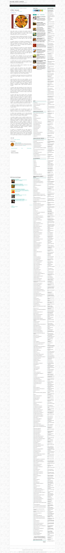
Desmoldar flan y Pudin (51, 196)
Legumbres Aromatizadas (37, 379)
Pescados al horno (50, 390)
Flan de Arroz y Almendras (37, 336)
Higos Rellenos (35, 364)
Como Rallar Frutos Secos (37, 272)
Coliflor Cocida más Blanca (37, 264)
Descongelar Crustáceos (51, 184)
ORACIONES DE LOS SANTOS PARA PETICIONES (17, 199)
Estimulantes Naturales (36, 118)
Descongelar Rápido (50, 186)
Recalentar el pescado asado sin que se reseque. (51, 432)
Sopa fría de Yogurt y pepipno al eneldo (38, 492)
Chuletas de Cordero (50, 119)
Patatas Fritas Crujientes (36, 428)
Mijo (34, 170)
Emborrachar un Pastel (51, 206)
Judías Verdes (35, 369)
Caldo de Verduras (36, 237)
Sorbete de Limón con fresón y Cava (38, 494)
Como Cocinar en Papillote (50, 135)
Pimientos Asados (35, 452)
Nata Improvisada (50, 337)
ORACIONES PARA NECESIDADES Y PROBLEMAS (18, 189)
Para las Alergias (35, 153)
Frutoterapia (35, 120)
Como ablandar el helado (51, 137)
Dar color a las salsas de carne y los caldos (51, 181)
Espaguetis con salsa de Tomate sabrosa (39, 324)
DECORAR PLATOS (39, 49)
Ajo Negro (34, 114)
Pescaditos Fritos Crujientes (50, 372)
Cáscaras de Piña (35, 298)
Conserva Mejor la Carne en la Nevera (51, 150)
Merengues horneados (51, 319)
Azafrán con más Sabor (36, 222)
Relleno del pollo (50, 439)
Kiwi (34, 370)
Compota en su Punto (36, 274)
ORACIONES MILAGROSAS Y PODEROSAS (17, 184)
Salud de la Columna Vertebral (37, 132)
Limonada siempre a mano (37, 382)
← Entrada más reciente (14, 148)
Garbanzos (34, 351)
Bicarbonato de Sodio (36, 228)
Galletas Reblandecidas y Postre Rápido (38, 346)
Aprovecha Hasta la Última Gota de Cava (50, 44)
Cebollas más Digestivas (36, 245)
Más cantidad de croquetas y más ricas (51, 336)
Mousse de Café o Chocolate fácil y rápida (51, 331)
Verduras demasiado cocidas (37, 524)
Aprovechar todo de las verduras (37, 205)
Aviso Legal (13, 207)
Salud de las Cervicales (36, 133)
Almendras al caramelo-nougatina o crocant (39, 195)
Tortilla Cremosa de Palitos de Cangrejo (50, 494)
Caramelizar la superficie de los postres (51, 96)
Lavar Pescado (50, 276)
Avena (34, 161)
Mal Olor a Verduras (36, 387)
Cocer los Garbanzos (36, 259)
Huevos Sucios (50, 261)
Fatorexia (34, 119)
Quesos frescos (50, 417)
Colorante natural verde (36, 269)
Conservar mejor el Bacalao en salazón (38, 290)
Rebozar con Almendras (36, 475)
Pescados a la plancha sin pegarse (51, 389)
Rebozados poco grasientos (50, 427)
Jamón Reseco (50, 268)
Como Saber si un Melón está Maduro (38, 273)
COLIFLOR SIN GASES (40, 27)
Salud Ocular (35, 129)
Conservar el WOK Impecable (50, 154)
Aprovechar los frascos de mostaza (38, 204)
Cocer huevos (49, 126)
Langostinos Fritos (50, 271)
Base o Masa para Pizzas (51, 64)
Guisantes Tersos (35, 359)
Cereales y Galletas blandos (37, 251)
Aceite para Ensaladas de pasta (37, 181)
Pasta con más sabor (50, 355)
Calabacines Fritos (36, 235)
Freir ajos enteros (35, 337)
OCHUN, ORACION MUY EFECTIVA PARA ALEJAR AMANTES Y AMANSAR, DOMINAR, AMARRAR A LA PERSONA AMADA (22, 191)
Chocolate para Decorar (51, 117)
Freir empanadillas (50, 238)
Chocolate (49, 116)
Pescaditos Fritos (50, 370)
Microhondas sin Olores (51, 321)
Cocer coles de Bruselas (36, 258)
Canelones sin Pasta (50, 92)
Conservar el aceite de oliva (37, 278)
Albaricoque (35, 190)
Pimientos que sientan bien (37, 455)
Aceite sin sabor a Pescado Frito (37, 182)
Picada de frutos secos (36, 450)
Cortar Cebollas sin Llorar (36, 293)
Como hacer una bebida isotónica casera (51, 144)
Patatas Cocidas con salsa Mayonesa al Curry (39, 426)
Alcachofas (35, 191)
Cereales (34, 165)
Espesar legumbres (36, 325)
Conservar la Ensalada (36, 285)
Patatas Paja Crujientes (36, 432)
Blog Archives (42, 14)
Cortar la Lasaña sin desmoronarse (50, 168)
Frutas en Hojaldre (35, 341)
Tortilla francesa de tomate (37, 501)
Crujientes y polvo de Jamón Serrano (50, 175)
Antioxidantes (35, 115)
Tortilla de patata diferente (50, 501)
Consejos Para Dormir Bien (37, 145)
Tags (38, 14)
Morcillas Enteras (50, 329)
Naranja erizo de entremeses (37, 402)
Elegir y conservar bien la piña (37, 314)
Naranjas (34, 403)
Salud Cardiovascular (36, 127)
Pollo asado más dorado (51, 403)
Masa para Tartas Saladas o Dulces (50, 306)
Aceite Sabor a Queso (51, 15)
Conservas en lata (50, 165)
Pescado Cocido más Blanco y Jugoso (50, 374)
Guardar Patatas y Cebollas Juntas (38, 354)
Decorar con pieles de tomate (37, 302)
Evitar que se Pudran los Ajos (37, 330)
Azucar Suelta (49, 56)
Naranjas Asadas (35, 404)
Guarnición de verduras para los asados (38, 356)
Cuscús (34, 297)
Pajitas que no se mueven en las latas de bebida (51, 345)
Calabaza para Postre (36, 236)
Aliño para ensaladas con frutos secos (38, 194)
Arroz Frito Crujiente (36, 213)
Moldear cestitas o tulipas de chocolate (50, 324)
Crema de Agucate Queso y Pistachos (38, 294)
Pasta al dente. (35, 417)
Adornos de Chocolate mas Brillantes (51, 26)
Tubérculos (34, 514)
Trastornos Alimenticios (36, 134)
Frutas (34, 340)
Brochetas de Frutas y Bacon (37, 232)
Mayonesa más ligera (50, 311)
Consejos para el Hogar (36, 146)
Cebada (34, 162)
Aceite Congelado (35, 178)
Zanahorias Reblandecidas (37, 533)
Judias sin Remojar (36, 368)
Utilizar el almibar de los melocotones (38, 516)
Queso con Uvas (35, 470)
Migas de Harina (35, 399)
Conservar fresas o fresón (37, 284)
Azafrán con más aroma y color (37, 223)
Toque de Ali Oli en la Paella (37, 497)
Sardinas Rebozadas (50, 454)
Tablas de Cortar (50, 480)
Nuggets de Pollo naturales (50, 341)
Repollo (34, 478)
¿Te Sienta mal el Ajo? (36, 534)
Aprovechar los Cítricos (36, 203)
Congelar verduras (35, 277)
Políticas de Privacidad (14, 206)
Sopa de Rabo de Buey (51, 470)
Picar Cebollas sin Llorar (36, 451)
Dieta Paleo (35, 102)
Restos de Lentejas (36, 479)
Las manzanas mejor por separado (38, 377)
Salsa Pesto (35, 480)
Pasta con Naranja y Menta (37, 418)
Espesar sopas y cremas (36, 326)
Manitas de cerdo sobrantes (50, 292)
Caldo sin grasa (50, 88)
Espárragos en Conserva (36, 329)
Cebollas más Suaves (36, 246)
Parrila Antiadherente (50, 352)
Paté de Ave (49, 359)
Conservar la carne (50, 160)
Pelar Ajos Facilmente (36, 441)
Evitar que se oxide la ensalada (37, 331)
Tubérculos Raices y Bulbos (37, 515)
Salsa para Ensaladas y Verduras (37, 483)
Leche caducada (50, 277)
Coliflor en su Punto (36, 265)
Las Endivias (35, 374)
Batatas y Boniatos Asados (37, 226)
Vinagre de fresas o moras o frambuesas (39, 525)
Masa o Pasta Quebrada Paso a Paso (51, 302)
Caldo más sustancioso (51, 86)
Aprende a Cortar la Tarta (51, 41)
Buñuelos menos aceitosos (50, 76)
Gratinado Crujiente (50, 245)
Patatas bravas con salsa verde (37, 437)
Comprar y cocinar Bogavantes (50, 146)
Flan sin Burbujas (50, 232)
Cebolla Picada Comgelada (37, 242)
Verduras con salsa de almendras (38, 523)
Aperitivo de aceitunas (36, 197)
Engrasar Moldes (50, 214)
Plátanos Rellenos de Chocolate (37, 460)
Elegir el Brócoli (35, 313)
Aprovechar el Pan (50, 45)
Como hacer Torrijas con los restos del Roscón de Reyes (51, 142)
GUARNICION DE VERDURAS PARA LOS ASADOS (41, 38)
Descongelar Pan (35, 303)
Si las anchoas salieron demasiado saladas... (51, 461)
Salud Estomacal (35, 128)
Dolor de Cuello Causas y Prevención (38, 149)
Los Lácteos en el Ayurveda (37, 152)
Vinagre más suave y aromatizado (38, 528)
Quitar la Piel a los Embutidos (50, 419)
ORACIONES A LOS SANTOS (15, 179)
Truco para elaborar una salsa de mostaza (39, 505)
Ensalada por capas (36, 321)
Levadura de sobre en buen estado (51, 281)
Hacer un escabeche (50, 252)
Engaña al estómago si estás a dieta (51, 213)
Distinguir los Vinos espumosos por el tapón (51, 200)
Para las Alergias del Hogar (37, 123)
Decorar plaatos (50, 183)
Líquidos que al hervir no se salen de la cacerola (51, 287)
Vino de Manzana (35, 529)
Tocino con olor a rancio (51, 489)
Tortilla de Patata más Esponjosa (37, 498)
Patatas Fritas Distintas (36, 429)
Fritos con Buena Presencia (50, 242)
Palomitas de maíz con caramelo (37, 412)
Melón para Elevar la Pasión (37, 395)
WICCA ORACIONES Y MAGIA (15, 194)
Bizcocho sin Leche (50, 73)
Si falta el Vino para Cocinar (37, 488)
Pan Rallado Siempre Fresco (37, 413)
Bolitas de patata (35, 231)
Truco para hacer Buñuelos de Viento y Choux (50, 516)
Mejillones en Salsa (50, 314)
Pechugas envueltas (50, 369)
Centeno (34, 249)
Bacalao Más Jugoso (50, 63)
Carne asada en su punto (51, 104)
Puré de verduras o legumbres (37, 466)
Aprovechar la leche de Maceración (51, 47)
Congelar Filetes (50, 149)
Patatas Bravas (35, 422)
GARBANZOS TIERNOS (40, 22)
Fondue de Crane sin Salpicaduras (50, 236)
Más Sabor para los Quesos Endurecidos (50, 334)
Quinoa (34, 171)
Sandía (34, 484)
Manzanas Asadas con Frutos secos (38, 388)
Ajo (33, 186)
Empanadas (49, 209)
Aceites (49, 20)
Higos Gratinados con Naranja (37, 363)
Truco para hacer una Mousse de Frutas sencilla (50, 526)
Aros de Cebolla (35, 208)
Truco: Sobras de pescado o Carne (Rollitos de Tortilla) (50, 532)
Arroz (34, 209)
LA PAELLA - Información (14, 10)
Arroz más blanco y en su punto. (37, 217)
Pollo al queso (49, 402)
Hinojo (34, 365)
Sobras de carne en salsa (51, 467)
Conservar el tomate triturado (37, 283)
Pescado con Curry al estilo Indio (50, 383)
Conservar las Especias (36, 288)
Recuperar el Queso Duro (51, 435)
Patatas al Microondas (36, 434)
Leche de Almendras (36, 378)
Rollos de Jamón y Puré (51, 444)
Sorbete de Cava (35, 493)
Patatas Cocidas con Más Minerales (38, 425)
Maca (34, 167)
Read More (24, 145)
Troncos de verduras (36, 504)
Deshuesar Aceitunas (36, 304)
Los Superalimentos (36, 166)
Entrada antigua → (29, 148)
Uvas (34, 519)
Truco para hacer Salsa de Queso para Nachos (51, 523)
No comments (20, 11)
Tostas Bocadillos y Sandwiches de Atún (50, 508)
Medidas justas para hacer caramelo (50, 313)
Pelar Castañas (35, 442)
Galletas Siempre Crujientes (37, 347)
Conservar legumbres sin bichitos (38, 289)
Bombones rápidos (50, 74)
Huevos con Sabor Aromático (50, 265)
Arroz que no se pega (36, 218)
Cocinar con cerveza (36, 263)
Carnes (48, 109)
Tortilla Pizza (49, 497)
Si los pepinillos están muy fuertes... (38, 489)
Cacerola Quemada (50, 77)
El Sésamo (34, 310)
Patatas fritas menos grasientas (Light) (38, 438)
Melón (34, 394)
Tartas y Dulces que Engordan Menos (50, 482)
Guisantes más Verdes (36, 360)
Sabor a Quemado (50, 446)
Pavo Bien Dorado (50, 362)
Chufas (34, 254)
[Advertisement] (39, 85)
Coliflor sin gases (35, 268)
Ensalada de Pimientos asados (37, 318)
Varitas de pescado (50, 535)
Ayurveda (34, 141)
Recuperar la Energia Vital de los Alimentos (39, 154)
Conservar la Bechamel (51, 158)
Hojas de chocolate (50, 256)
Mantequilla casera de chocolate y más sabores (51, 295)
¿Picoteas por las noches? (50, 537)
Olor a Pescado (50, 342)
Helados (49, 255)
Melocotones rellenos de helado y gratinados (39, 392)
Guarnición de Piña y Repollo (37, 355)
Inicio (22, 148)
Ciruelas (34, 255)
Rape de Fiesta (50, 425)
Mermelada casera (36, 398)
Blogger (44, 537)
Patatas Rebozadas (36, 433)
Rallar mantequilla (50, 424)
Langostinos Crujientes (51, 269)
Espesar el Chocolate (50, 221)
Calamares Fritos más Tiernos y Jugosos (51, 81)
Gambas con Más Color (36, 350)
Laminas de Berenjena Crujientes (37, 373)
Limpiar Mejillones (50, 282)
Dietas (34, 106)
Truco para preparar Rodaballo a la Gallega (51, 528)
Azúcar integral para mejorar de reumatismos (51, 59)
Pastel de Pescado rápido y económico (51, 358)
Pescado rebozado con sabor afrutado (51, 385)
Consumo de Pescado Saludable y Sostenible (39, 147)
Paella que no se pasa (36, 408)
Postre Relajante (50, 405)
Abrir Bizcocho (50, 12)
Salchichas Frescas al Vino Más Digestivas (51, 448)
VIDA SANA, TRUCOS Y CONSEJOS (17, 1)
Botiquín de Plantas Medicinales (37, 142)
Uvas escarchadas (36, 520)
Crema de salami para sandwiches (51, 170)
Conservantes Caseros (51, 152)
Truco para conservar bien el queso (50, 512)
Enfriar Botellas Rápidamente (50, 211)
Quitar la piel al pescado (51, 422)
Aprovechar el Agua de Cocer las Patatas (39, 198)
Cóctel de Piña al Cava (36, 299)
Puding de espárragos (36, 465)
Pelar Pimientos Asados (36, 443)
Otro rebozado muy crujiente (37, 407)
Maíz (34, 391)
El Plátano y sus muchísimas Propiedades (39, 309)
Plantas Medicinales (36, 124)
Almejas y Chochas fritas (51, 33)
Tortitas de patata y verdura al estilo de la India (39, 502)
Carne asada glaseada (51, 106)
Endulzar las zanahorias (36, 315)
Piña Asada (35, 456)
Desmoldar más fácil (50, 198)
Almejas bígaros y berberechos (50, 30)
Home (11, 8)
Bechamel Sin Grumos (51, 68)
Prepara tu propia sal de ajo (37, 464)
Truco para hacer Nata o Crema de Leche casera (51, 520)
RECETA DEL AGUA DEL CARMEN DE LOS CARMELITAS (41, 61)
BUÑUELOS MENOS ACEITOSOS (41, 65)
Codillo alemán (50, 130)
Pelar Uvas (34, 447)
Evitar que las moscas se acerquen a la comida (51, 225)
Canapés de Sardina (50, 91)
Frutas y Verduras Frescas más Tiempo (38, 342)
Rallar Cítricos (35, 474)
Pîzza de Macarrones (36, 469)
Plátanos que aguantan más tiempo (38, 461)
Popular (35, 14)
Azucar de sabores (50, 57)
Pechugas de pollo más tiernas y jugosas (51, 366)
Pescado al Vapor (50, 381)
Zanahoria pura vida (36, 532)
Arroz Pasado (35, 214)
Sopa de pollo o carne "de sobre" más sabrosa (51, 473)
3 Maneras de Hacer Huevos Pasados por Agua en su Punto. (50, 11)
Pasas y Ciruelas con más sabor (37, 416)
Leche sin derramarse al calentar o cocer (51, 279)
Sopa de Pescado (50, 469)
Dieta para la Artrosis (36, 105)
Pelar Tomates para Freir (36, 446)
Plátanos (34, 457)
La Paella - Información (16, 8)
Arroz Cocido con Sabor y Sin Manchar (38, 212)
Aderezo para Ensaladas (36, 185)
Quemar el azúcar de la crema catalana (51, 412)
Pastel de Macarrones (36, 421)
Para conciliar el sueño (51, 351)
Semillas (34, 172)
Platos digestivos (50, 395)
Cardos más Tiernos (36, 240)
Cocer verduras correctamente (37, 260)
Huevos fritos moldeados (51, 266)
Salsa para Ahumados (51, 451)
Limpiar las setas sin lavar (36, 383)
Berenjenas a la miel (36, 227)
